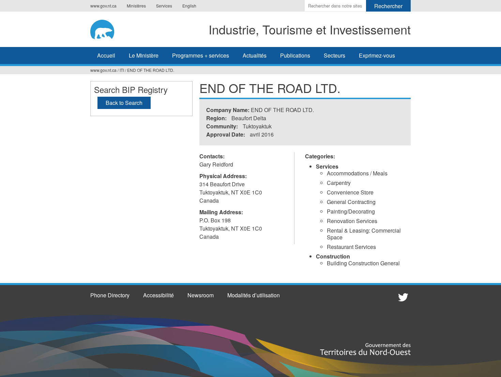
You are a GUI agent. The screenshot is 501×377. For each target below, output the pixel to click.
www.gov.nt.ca (103, 6)
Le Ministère (143, 55)
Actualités (255, 55)
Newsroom (200, 295)
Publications (295, 55)
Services (164, 6)
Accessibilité (158, 295)
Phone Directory (110, 295)
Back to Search (124, 103)
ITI (122, 70)
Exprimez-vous (377, 55)
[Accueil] (107, 28)
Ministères (136, 6)
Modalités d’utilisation (253, 295)
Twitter (402, 297)
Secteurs (334, 55)
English (189, 6)
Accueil (106, 55)
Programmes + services (200, 55)
